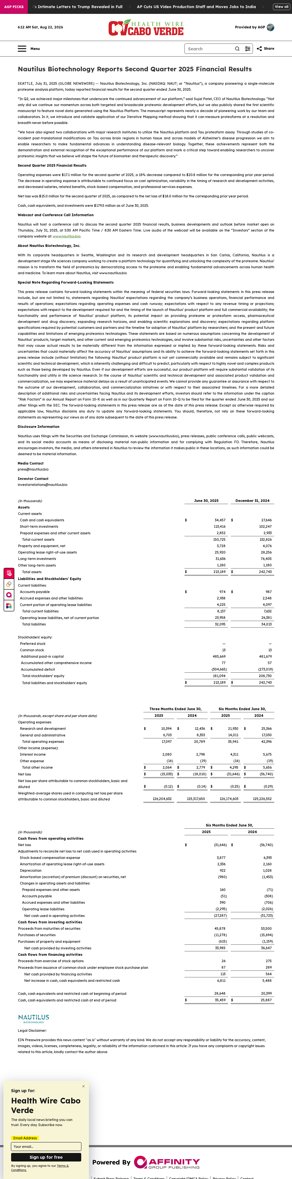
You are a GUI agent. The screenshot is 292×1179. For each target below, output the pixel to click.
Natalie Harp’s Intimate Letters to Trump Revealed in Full (65, 6)
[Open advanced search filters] (247, 49)
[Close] (83, 1086)
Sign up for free (46, 1157)
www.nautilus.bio (66, 236)
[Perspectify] (9, 584)
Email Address (25, 1138)
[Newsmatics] (9, 605)
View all (281, 6)
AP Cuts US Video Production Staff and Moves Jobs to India (196, 6)
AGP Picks (14, 7)
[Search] (237, 49)
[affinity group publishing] (9, 595)
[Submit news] (9, 573)
